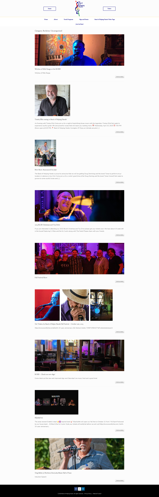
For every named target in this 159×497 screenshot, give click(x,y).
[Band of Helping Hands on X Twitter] (79, 489)
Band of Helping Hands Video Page (105, 19)
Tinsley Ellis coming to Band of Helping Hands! (51, 119)
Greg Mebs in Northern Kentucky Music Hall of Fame (53, 473)
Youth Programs (68, 19)
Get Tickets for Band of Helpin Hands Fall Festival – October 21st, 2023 (59, 324)
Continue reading (119, 76)
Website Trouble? (97, 493)
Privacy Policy (88, 493)
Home (46, 19)
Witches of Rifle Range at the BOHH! (48, 69)
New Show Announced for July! (46, 170)
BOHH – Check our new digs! (45, 374)
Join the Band (79, 24)
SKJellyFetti (39, 418)
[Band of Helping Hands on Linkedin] (83, 489)
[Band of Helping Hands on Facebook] (76, 489)
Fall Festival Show (41, 278)
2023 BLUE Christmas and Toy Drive (47, 225)
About (56, 19)
